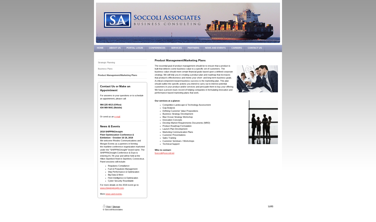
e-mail (117, 116)
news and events (114, 194)
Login (270, 206)
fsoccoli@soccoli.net (164, 153)
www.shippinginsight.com (112, 188)
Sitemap (116, 206)
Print (108, 206)
